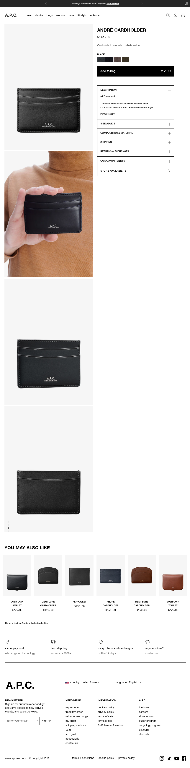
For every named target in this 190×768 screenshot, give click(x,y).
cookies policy (106, 708)
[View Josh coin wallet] (17, 575)
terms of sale (105, 716)
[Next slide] (184, 576)
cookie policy (106, 758)
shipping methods (75, 725)
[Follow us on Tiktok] (169, 758)
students (144, 734)
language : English (127, 682)
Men (117, 4)
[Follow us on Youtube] (176, 758)
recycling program (149, 725)
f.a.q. (68, 730)
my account (72, 708)
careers (143, 712)
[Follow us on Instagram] (162, 758)
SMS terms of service (110, 725)
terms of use (105, 721)
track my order (74, 712)
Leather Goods (21, 623)
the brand (144, 708)
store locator (146, 716)
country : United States (84, 682)
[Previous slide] (6, 576)
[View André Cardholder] (110, 575)
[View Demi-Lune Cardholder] (48, 575)
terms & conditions (83, 758)
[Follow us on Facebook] (184, 758)
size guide (71, 734)
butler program (147, 721)
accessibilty (72, 739)
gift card (144, 730)
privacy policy (106, 712)
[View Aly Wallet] (79, 575)
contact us (71, 743)
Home (8, 623)
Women (110, 4)
